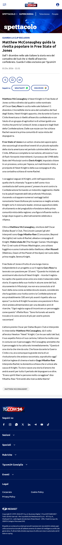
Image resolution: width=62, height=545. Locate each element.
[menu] (4, 5)
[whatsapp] (16, 424)
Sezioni (6, 435)
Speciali (6, 444)
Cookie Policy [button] (37, 492)
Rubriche (7, 454)
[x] (22, 424)
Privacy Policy (8, 497)
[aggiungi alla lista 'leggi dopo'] (12, 80)
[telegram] (35, 424)
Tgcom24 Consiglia (12, 464)
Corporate (7, 492)
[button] (31, 4)
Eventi (5, 474)
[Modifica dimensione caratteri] (19, 80)
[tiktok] (48, 424)
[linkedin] (29, 424)
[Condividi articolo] (5, 80)
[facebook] (3, 424)
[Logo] (31, 4)
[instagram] (10, 424)
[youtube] (41, 424)
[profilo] (58, 5)
